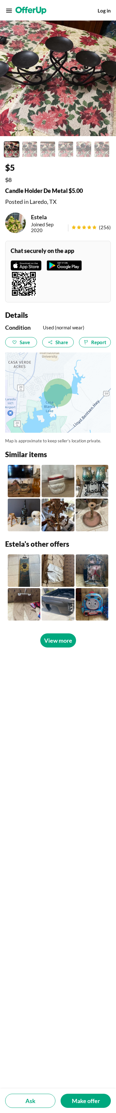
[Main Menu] (9, 10)
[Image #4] (65, 149)
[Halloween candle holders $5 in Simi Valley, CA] (24, 515)
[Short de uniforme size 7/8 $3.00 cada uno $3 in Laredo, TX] (58, 570)
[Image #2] (29, 149)
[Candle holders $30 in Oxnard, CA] (92, 481)
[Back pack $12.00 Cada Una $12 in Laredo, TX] (92, 604)
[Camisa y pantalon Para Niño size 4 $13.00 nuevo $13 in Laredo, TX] (24, 604)
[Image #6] (102, 149)
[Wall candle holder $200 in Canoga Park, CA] (58, 515)
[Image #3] (47, 149)
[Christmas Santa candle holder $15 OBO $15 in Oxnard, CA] (58, 481)
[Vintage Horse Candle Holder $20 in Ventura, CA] (24, 481)
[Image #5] (84, 149)
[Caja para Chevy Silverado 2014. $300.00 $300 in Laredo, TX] (58, 604)
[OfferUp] (30, 10)
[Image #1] (11, 149)
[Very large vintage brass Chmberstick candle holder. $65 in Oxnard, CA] (92, 515)
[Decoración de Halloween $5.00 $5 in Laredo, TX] (24, 570)
